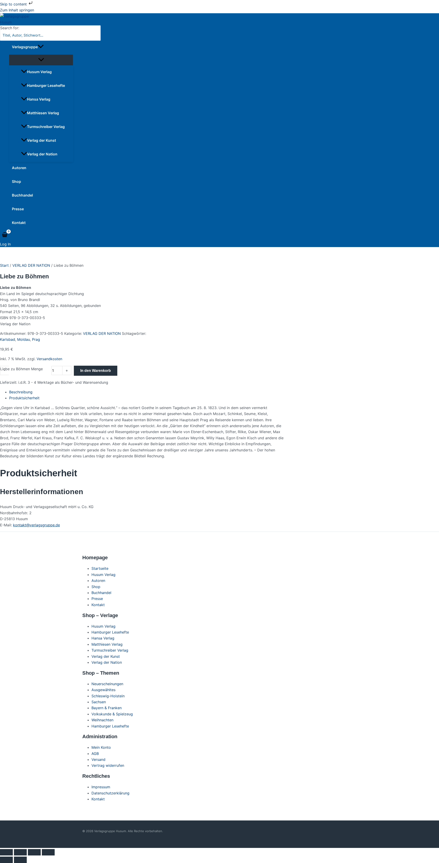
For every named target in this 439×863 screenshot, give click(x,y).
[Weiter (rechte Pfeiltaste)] (20, 860)
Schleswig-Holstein (108, 696)
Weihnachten (102, 720)
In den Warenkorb (95, 371)
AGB (95, 753)
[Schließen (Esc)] (48, 852)
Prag (36, 339)
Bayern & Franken (106, 708)
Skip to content (14, 4)
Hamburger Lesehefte (46, 85)
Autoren (19, 167)
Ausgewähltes (103, 689)
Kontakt (19, 222)
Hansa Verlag (38, 99)
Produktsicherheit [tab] (24, 398)
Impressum (100, 787)
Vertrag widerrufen (107, 765)
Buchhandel (22, 195)
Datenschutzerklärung (110, 793)
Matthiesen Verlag (43, 113)
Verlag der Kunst (41, 140)
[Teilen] (34, 852)
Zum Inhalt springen (17, 10)
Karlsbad (7, 339)
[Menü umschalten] (41, 60)
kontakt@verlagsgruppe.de (36, 525)
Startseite (99, 568)
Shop (16, 181)
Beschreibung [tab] (20, 392)
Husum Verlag (39, 71)
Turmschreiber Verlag (46, 126)
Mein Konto (101, 747)
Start (4, 265)
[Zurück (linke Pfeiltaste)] (6, 860)
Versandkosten (49, 359)
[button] (41, 47)
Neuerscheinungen (107, 684)
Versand (98, 759)
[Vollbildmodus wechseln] (20, 852)
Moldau (23, 339)
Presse (18, 209)
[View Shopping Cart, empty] (5, 235)
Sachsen (98, 702)
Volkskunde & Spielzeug (112, 714)
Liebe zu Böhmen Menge (21, 369)
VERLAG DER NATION (31, 265)
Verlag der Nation (42, 154)
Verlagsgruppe (25, 47)
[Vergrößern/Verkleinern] (6, 852)
